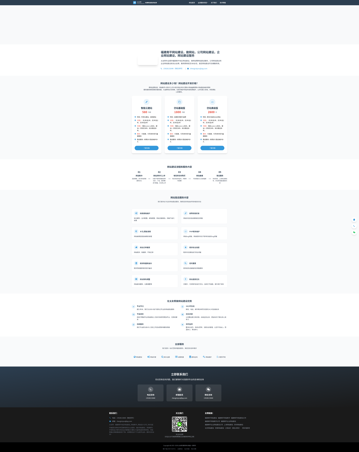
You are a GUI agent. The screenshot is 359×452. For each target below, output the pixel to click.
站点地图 (187, 449)
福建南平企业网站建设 (228, 421)
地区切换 (193, 449)
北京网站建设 (209, 428)
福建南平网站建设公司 (238, 418)
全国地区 (180, 449)
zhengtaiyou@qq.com (198, 68)
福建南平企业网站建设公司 (214, 424)
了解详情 (147, 148)
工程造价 (228, 428)
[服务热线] (354, 226)
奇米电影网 (246, 428)
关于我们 (214, 2)
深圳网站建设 (238, 424)
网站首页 (192, 2)
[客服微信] (354, 232)
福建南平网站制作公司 (212, 421)
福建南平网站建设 (211, 418)
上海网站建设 (228, 424)
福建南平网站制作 (224, 418)
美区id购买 (236, 428)
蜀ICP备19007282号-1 (169, 449)
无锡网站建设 (219, 428)
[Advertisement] (56, 20)
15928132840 (150, 398)
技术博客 (223, 2)
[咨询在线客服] (354, 219)
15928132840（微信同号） (173, 68)
